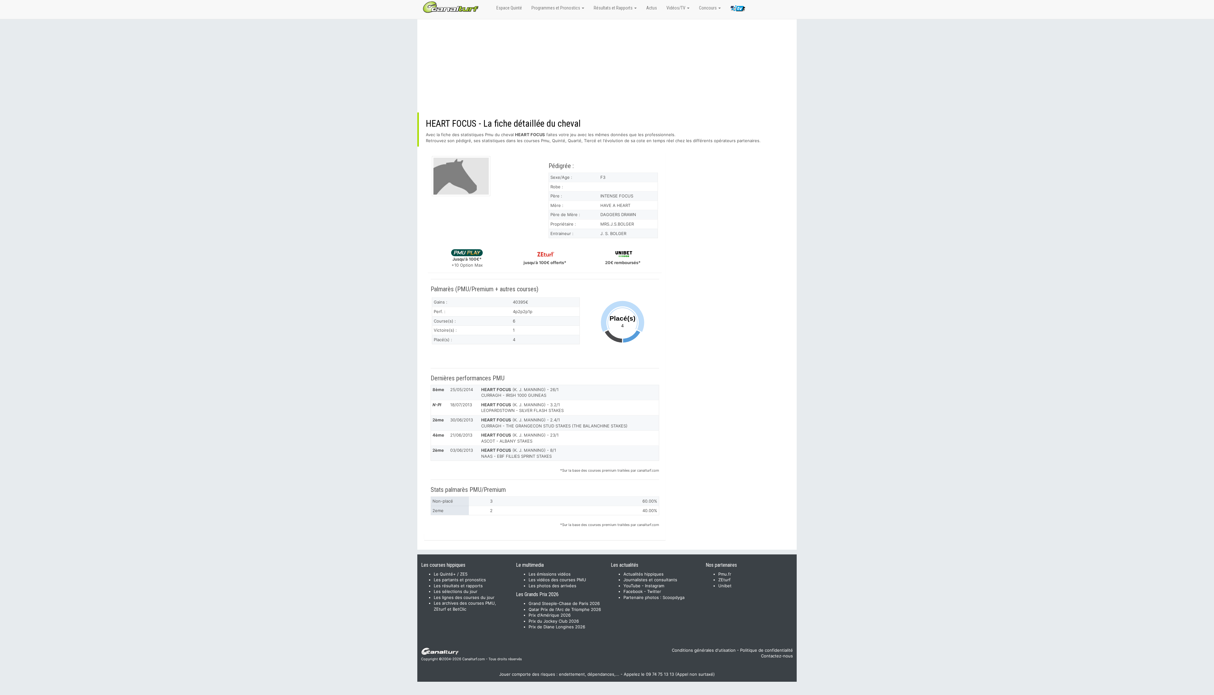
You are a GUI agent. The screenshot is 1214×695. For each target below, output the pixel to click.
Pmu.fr (724, 574)
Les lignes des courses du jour (464, 597)
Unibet (725, 585)
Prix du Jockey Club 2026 (554, 621)
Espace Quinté (509, 7)
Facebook (633, 591)
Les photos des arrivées (552, 585)
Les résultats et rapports (458, 585)
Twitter (654, 591)
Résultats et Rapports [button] (614, 7)
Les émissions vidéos (550, 574)
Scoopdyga (673, 597)
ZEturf (724, 579)
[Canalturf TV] (738, 9)
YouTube (632, 585)
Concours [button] (708, 7)
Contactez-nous (777, 655)
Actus (651, 7)
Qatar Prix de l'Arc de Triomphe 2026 (565, 609)
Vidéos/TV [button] (676, 7)
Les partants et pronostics (460, 579)
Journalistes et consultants (650, 579)
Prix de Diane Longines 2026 (557, 626)
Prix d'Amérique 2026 (550, 615)
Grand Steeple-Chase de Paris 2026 (564, 603)
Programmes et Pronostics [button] (556, 7)
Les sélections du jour (455, 591)
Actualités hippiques (643, 574)
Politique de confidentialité (766, 650)
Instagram (654, 585)
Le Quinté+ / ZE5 (451, 574)
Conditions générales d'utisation (704, 650)
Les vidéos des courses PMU (557, 579)
